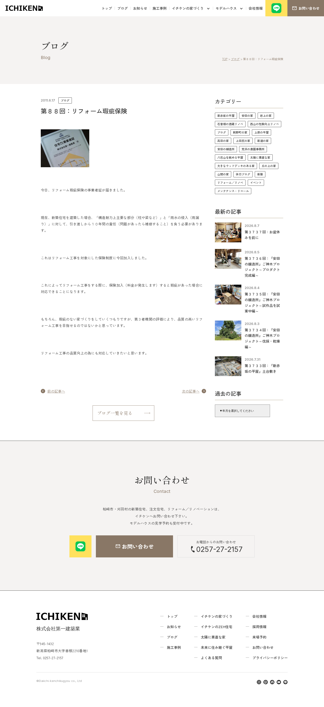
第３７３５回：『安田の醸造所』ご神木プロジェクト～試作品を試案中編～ (262, 302)
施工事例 (160, 8)
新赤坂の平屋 (226, 115)
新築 (260, 174)
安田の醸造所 (226, 149)
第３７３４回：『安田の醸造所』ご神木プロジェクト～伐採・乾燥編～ (262, 338)
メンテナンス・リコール (233, 191)
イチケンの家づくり (188, 8)
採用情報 (259, 626)
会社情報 (256, 8)
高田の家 (223, 141)
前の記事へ (56, 391)
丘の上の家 (269, 166)
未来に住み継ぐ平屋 (217, 647)
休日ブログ (243, 174)
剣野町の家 (240, 132)
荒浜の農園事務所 (253, 149)
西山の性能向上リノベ (264, 124)
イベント (256, 182)
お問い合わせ (263, 647)
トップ (106, 8)
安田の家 (247, 115)
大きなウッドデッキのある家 (236, 166)
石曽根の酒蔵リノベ (230, 124)
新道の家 (263, 141)
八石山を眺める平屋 (230, 157)
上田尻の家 (243, 141)
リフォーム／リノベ (230, 182)
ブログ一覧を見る (114, 413)
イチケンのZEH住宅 (216, 626)
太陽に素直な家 (260, 157)
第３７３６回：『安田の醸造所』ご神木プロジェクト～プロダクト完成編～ (262, 267)
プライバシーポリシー (270, 657)
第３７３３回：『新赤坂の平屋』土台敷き (262, 368)
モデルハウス (226, 8)
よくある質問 (211, 657)
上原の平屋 (261, 132)
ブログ (122, 8)
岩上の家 (266, 115)
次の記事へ (190, 391)
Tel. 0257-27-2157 (49, 657)
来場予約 (259, 637)
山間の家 (223, 174)
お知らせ (140, 8)
